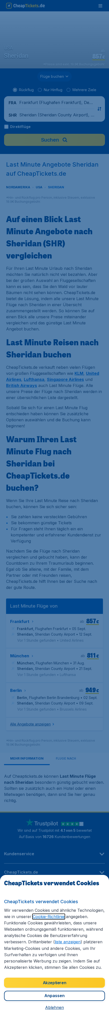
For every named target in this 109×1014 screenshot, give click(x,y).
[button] (54, 1007)
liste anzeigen (68, 941)
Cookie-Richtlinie (49, 916)
